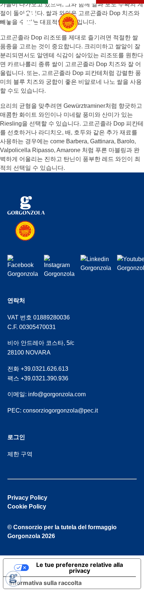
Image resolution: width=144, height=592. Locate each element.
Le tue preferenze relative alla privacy (79, 567)
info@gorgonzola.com (57, 394)
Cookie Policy (26, 506)
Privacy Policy (27, 498)
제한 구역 (19, 454)
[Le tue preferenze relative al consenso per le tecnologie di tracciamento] (13, 578)
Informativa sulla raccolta (45, 582)
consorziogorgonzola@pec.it (60, 410)
